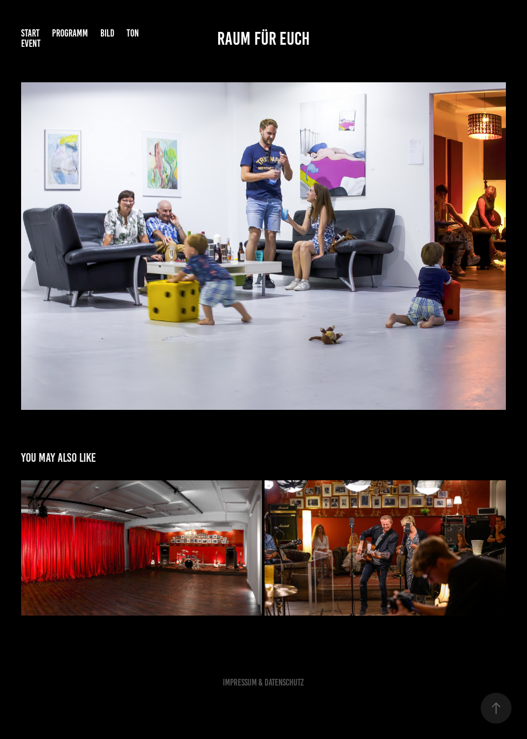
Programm (70, 33)
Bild (107, 33)
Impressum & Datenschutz (263, 682)
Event (31, 43)
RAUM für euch (263, 38)
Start (30, 33)
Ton (133, 33)
